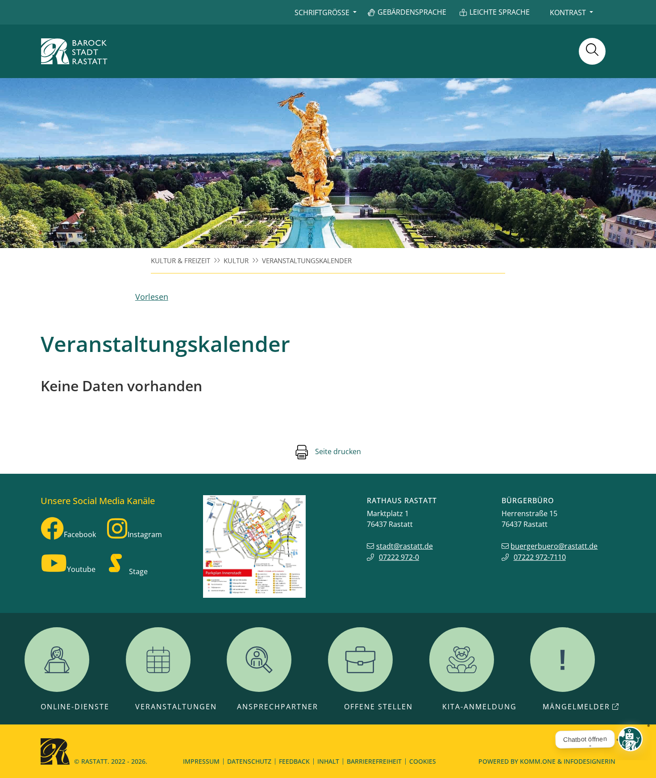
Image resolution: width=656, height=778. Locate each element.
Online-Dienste (75, 706)
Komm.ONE (538, 761)
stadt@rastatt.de (404, 546)
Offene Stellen (378, 706)
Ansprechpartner (277, 706)
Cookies (422, 761)
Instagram (145, 534)
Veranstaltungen (176, 706)
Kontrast (568, 12)
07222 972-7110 (540, 557)
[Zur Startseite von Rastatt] (74, 51)
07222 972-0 (399, 557)
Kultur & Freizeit (180, 260)
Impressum (201, 761)
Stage (138, 571)
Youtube (81, 569)
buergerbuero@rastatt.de (554, 546)
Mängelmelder (576, 706)
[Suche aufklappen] (592, 51)
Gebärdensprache (412, 12)
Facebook (80, 534)
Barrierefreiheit (374, 761)
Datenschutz (249, 761)
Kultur (236, 260)
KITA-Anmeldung (479, 706)
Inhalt (328, 761)
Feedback (294, 761)
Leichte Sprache (499, 12)
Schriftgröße (322, 12)
